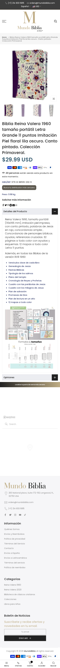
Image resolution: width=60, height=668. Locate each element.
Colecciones (10, 599)
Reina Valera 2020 (12, 589)
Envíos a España (12, 553)
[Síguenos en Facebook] (5, 515)
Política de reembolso (14, 567)
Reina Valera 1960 (12, 584)
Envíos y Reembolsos (14, 534)
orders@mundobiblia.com (42, 3)
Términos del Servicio (14, 543)
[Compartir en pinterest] (8, 205)
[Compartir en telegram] (10, 205)
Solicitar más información (16, 199)
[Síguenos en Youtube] (20, 515)
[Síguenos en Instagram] (15, 515)
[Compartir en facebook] (3, 205)
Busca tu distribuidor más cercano (19, 187)
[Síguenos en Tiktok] (25, 515)
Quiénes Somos (12, 529)
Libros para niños (12, 604)
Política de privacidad (14, 538)
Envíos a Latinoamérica (15, 557)
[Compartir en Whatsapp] (16, 205)
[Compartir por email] (13, 205)
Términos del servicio (14, 562)
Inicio (4, 37)
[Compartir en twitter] (6, 205)
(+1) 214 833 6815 (16, 3)
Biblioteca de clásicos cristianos (19, 594)
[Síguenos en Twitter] (10, 515)
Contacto (9, 548)
